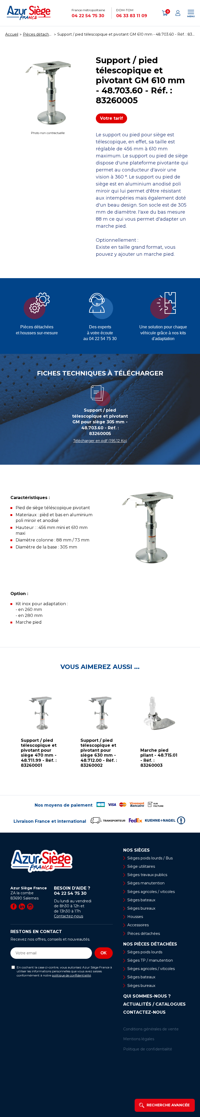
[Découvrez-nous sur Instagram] (30, 906)
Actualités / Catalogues (154, 1004)
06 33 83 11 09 (131, 15)
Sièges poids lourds (144, 952)
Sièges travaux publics (147, 874)
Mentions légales (138, 1039)
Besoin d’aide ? (72, 891)
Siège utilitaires (141, 866)
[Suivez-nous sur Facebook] (13, 906)
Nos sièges (136, 850)
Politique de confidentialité (147, 1049)
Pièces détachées (143, 933)
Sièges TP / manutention (150, 960)
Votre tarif (111, 118)
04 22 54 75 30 (88, 15)
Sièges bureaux (141, 908)
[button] (5, 733)
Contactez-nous (68, 916)
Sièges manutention (146, 883)
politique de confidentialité (71, 975)
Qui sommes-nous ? (147, 996)
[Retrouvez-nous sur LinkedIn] (22, 906)
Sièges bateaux (141, 900)
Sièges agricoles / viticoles (151, 891)
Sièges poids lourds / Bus (150, 858)
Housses (135, 916)
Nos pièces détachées (150, 944)
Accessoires (138, 925)
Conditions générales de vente (151, 1029)
